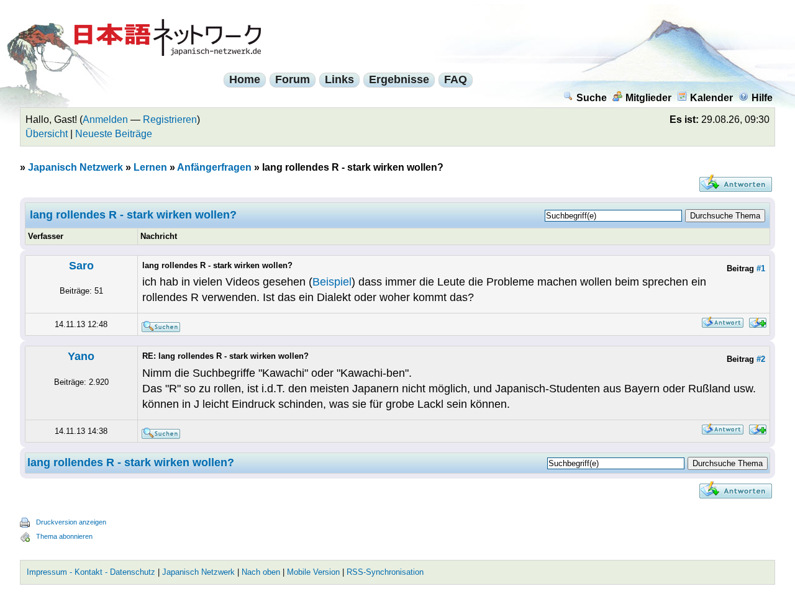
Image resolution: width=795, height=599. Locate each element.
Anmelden (105, 119)
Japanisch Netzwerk (75, 167)
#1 (760, 268)
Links (339, 79)
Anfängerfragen (214, 167)
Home (244, 79)
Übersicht (46, 133)
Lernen (150, 167)
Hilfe (762, 97)
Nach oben (261, 572)
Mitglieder (648, 97)
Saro (81, 265)
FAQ (455, 79)
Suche (591, 97)
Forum (292, 79)
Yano (81, 356)
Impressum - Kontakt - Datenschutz (91, 572)
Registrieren (170, 119)
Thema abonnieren (64, 536)
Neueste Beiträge (113, 133)
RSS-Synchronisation (385, 572)
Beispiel (332, 282)
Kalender (711, 97)
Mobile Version (313, 572)
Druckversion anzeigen (71, 522)
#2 (760, 359)
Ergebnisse (399, 79)
